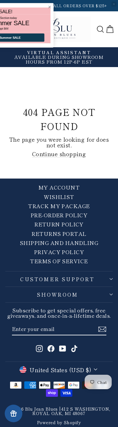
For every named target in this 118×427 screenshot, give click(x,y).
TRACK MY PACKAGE (59, 206)
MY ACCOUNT (59, 187)
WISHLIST (59, 197)
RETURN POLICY (59, 224)
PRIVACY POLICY (59, 252)
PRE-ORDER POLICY (59, 215)
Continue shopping (59, 154)
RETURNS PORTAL (58, 233)
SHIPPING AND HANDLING (59, 243)
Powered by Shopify (59, 422)
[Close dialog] (76, 7)
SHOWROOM (57, 294)
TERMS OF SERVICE (59, 261)
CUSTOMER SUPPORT (57, 279)
